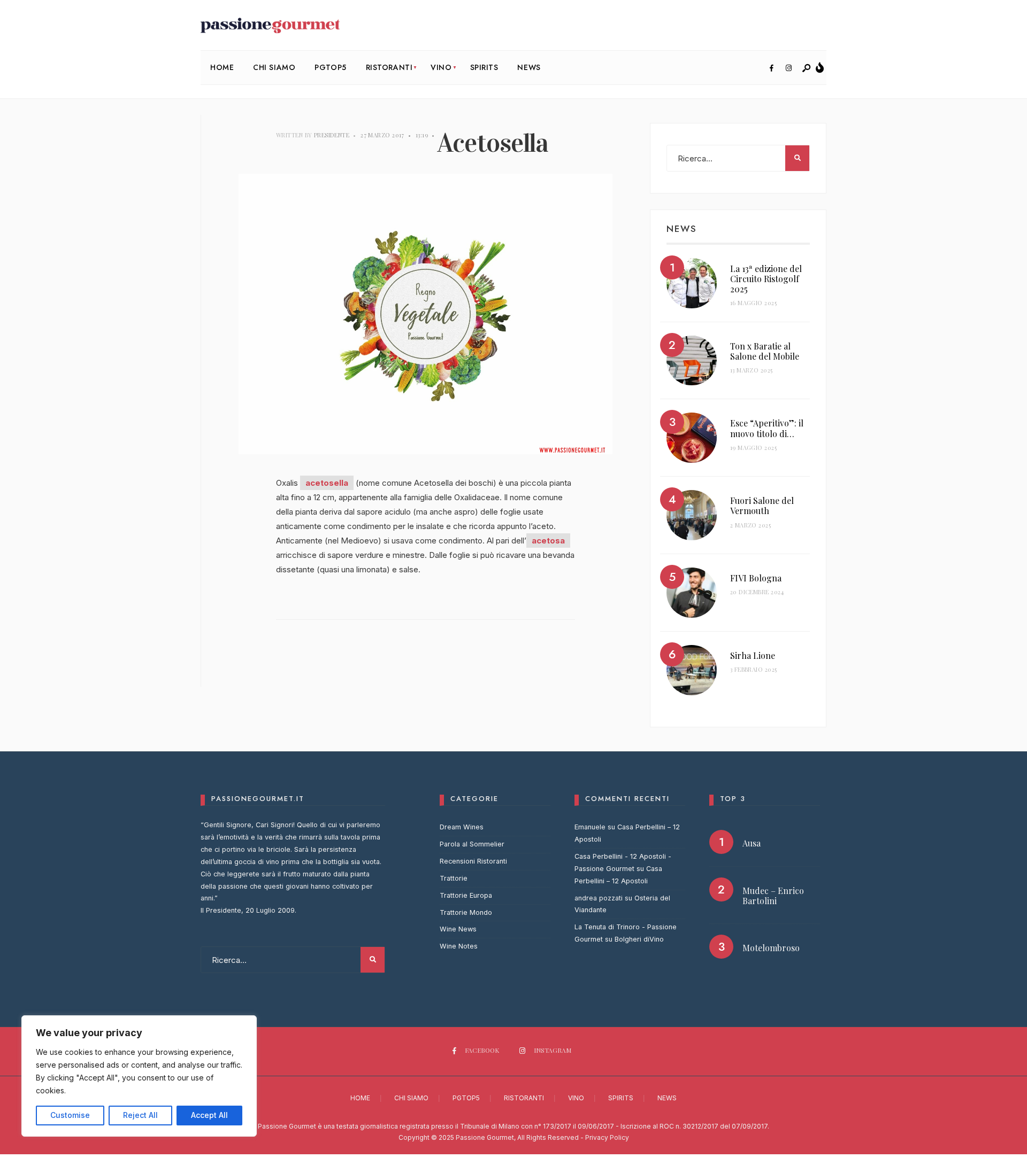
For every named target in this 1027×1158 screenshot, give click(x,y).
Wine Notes (459, 946)
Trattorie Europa (466, 895)
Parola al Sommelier (472, 844)
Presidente (331, 135)
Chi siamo (274, 67)
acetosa (548, 540)
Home (222, 67)
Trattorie (453, 878)
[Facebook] (771, 68)
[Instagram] (788, 68)
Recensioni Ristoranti (473, 861)
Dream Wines (462, 827)
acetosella (326, 483)
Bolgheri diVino (639, 939)
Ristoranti (389, 67)
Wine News (458, 929)
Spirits (484, 67)
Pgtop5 (330, 67)
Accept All (209, 1115)
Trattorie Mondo (466, 912)
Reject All (140, 1115)
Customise (70, 1115)
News (528, 67)
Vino (441, 67)
